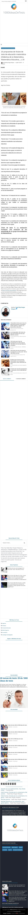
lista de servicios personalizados (9, 290)
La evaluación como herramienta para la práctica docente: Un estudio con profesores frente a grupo (14, 240)
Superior (4, 623)
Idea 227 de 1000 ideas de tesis (15, 738)
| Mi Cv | (13, 907)
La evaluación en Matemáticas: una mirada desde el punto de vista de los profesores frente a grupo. (13, 132)
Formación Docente (6, 628)
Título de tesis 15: (5, 160)
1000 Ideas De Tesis (6, 907)
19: (9, 121)
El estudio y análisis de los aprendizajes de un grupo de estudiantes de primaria (14, 215)
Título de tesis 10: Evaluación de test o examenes (13, 195)
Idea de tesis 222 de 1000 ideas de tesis (17, 773)
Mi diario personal (19, 907)
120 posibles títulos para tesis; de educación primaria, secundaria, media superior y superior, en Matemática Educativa (18, 325)
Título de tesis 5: (9, 228)
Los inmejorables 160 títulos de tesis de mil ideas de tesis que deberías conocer (17, 333)
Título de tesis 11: (6, 188)
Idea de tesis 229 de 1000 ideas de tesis (17, 725)
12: (11, 183)
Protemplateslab (16, 911)
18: (9, 130)
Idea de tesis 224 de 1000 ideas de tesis (17, 759)
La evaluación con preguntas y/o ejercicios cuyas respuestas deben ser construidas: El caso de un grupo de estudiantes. (13, 162)
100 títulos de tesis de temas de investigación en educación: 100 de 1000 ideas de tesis (18, 352)
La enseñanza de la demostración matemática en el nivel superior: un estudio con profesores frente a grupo (14, 222)
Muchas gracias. (5, 799)
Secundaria (4, 632)
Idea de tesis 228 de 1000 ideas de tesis (17, 732)
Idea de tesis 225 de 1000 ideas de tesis (17, 752)
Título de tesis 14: (6, 169)
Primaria (4, 625)
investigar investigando (7, 634)
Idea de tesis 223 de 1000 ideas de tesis (17, 766)
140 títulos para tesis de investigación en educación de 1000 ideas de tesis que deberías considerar (18, 343)
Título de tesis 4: (5, 238)
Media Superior (5, 630)
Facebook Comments (21, 378)
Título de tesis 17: (5, 139)
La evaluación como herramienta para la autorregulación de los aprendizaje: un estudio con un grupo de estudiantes (14, 248)
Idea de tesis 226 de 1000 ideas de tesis (17, 745)
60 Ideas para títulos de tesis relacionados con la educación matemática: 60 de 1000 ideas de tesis (18, 361)
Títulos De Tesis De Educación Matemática (8, 48)
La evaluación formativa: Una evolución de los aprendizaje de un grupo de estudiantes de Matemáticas (14, 230)
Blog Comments (7, 378)
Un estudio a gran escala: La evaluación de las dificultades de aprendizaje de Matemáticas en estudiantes (13, 123)
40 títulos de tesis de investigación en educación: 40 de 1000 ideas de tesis (18, 370)
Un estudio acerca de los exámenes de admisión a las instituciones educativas (12, 141)
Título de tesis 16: (5, 148)
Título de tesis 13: (6, 175)
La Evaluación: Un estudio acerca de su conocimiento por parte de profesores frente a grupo (14, 209)
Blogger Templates (7, 913)
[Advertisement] (14, 29)
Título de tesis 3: (5, 247)
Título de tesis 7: (6, 214)
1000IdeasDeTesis (13, 909)
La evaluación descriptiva (18, 169)
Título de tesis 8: (5, 207)
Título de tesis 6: (5, 221)
